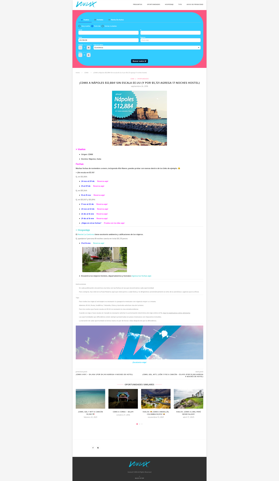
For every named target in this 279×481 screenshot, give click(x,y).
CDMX (86, 72)
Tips (180, 4)
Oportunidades (153, 4)
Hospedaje (169, 4)
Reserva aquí (98, 243)
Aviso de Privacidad (195, 4)
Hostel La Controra (86, 234)
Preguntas (137, 4)
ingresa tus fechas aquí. (141, 276)
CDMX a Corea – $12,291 (123, 412)
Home (78, 72)
